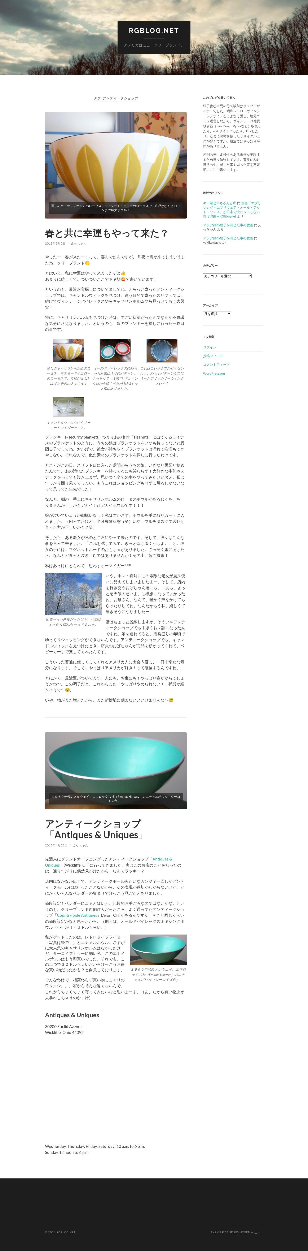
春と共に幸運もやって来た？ (107, 232)
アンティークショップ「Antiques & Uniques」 (96, 829)
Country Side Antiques (77, 915)
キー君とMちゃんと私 (219, 203)
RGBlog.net (154, 30)
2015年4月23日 (56, 845)
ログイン (209, 347)
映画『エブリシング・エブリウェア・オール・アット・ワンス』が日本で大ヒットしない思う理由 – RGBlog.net (232, 209)
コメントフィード (216, 364)
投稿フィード (213, 356)
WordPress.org (214, 373)
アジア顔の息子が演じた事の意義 (228, 225)
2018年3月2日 (55, 243)
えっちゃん (79, 243)
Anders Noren (238, 1232)
